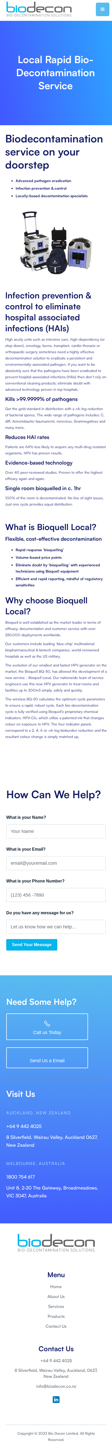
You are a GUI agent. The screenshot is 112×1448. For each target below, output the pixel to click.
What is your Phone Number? (35, 881)
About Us (56, 1296)
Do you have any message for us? (40, 913)
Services (56, 1306)
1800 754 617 (20, 1177)
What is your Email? (26, 849)
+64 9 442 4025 (24, 1126)
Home (56, 1286)
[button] (102, 9)
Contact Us (56, 1326)
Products (56, 1316)
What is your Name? (26, 817)
